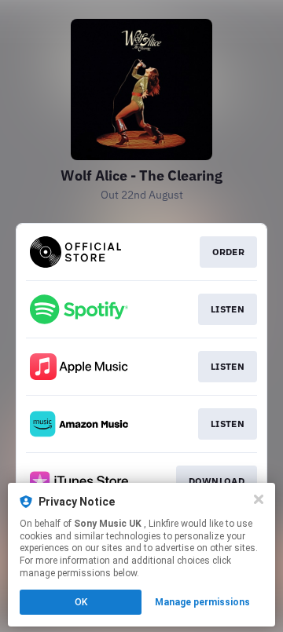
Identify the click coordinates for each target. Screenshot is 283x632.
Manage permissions (202, 602)
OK (81, 602)
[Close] (258, 499)
